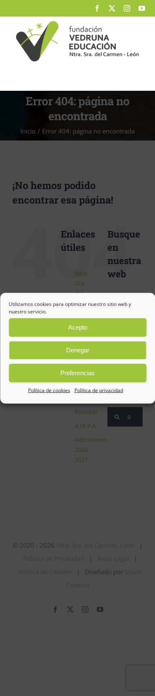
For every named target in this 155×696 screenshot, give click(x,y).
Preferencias (77, 372)
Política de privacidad (98, 389)
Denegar (77, 350)
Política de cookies (49, 389)
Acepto (77, 327)
